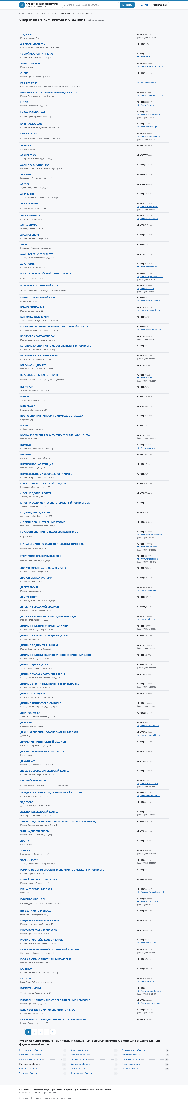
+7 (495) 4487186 (144, 194)
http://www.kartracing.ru (147, 126)
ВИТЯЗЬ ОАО (27, 406)
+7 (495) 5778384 (144, 840)
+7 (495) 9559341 (144, 317)
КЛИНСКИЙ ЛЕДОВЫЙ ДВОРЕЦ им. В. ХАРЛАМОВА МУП (53, 1019)
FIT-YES (24, 102)
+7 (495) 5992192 (144, 910)
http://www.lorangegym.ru (148, 136)
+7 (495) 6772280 (144, 234)
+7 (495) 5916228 (144, 512)
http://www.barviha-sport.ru (149, 300)
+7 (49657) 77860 (144, 155)
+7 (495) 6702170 (144, 577)
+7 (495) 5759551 (144, 387)
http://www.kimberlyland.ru (149, 991)
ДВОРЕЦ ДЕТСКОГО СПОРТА (36, 577)
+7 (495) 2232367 (144, 102)
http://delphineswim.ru (147, 82)
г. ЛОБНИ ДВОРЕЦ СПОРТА (35, 493)
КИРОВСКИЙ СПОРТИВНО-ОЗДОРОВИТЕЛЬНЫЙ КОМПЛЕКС (55, 1000)
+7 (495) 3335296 (144, 930)
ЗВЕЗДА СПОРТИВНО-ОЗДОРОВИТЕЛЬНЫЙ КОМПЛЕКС (52, 792)
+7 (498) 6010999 (144, 898)
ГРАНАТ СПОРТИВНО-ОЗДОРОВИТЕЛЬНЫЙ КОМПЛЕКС (52, 543)
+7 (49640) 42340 (144, 174)
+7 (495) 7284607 (144, 889)
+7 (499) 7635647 (144, 92)
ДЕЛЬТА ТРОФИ (29, 587)
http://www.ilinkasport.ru (147, 901)
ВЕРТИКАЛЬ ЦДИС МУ (33, 365)
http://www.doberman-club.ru (150, 95)
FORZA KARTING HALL (32, 111)
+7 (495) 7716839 (144, 616)
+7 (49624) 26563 (144, 1019)
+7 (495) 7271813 (144, 53)
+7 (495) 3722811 (144, 124)
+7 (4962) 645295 (144, 454)
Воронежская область (30, 1054)
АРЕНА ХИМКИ (29, 225)
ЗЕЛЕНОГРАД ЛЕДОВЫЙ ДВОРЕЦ (39, 811)
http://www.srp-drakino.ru (148, 725)
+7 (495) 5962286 (144, 949)
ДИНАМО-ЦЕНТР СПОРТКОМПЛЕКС (40, 703)
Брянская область (79, 1050)
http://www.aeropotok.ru (147, 267)
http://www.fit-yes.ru (145, 105)
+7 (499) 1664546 (144, 870)
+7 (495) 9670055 (144, 133)
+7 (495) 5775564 (144, 502)
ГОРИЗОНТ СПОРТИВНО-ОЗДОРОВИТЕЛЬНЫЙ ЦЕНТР (51, 531)
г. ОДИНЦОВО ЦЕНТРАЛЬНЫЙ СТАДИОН (43, 522)
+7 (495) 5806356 (144, 111)
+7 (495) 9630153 (144, 1009)
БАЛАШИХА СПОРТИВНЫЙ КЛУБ (39, 285)
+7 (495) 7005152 (144, 34)
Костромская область (30, 1059)
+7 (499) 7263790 (144, 635)
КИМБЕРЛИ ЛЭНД (30, 988)
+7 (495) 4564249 (144, 664)
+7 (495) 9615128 (144, 307)
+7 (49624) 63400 (144, 483)
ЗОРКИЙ (25, 850)
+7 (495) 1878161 (144, 959)
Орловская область (80, 1064)
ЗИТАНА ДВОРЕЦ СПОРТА (35, 831)
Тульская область (28, 1073)
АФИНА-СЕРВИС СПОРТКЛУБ (36, 254)
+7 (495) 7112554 (144, 346)
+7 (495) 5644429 (144, 860)
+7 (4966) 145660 (144, 164)
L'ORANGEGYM (28, 133)
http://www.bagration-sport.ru (150, 276)
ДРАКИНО (26, 722)
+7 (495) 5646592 (144, 850)
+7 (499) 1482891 (144, 792)
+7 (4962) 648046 (144, 145)
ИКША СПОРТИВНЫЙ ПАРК (36, 889)
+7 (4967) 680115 (144, 406)
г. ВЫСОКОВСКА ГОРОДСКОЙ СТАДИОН (43, 483)
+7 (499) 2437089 (144, 597)
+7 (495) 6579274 (144, 326)
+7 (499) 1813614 (144, 939)
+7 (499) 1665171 (144, 445)
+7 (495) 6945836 (144, 703)
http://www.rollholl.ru (146, 619)
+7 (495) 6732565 (144, 568)
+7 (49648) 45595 (144, 184)
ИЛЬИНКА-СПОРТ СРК (32, 898)
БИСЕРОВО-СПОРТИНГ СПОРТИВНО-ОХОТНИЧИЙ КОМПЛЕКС (55, 326)
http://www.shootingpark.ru (149, 329)
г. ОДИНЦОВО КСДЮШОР (35, 512)
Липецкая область (131, 1059)
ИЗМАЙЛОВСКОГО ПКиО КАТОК (39, 879)
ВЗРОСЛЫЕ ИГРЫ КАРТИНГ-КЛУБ (39, 374)
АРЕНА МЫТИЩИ (30, 215)
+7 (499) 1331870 (144, 556)
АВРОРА (24, 184)
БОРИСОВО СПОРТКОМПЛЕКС (37, 336)
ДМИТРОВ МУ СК (30, 712)
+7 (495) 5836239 (144, 416)
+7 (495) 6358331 (144, 297)
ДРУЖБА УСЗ (27, 761)
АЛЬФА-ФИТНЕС (29, 203)
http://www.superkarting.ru (149, 310)
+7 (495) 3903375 (144, 336)
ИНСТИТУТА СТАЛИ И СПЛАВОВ (38, 930)
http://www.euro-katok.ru (147, 783)
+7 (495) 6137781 (144, 626)
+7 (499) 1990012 (144, 435)
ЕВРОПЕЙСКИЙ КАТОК (33, 780)
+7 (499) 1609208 (144, 831)
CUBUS (24, 73)
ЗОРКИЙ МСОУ (29, 860)
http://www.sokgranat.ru (147, 547)
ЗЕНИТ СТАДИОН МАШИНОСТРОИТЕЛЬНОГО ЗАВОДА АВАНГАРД (58, 821)
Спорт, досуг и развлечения (45, 13)
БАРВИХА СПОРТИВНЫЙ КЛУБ (37, 297)
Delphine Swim (28, 82)
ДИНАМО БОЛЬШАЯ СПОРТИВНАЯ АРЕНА (44, 625)
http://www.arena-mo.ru (147, 218)
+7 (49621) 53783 (144, 425)
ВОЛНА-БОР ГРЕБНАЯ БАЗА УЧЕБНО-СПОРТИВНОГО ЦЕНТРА (55, 435)
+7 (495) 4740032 (144, 544)
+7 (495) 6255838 (144, 684)
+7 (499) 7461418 (144, 73)
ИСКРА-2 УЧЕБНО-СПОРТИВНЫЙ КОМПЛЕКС (45, 959)
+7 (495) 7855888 (144, 532)
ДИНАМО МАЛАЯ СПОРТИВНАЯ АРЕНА (42, 674)
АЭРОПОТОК (27, 263)
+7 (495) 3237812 (144, 365)
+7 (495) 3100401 (144, 988)
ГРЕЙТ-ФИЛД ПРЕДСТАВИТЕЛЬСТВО (40, 555)
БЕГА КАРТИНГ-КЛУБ (32, 307)
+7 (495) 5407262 (144, 920)
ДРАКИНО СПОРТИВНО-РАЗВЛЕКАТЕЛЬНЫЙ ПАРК (49, 732)
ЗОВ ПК (24, 840)
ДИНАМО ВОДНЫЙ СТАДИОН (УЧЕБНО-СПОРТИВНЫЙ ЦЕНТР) (56, 654)
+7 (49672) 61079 (144, 396)
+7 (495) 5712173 (144, 254)
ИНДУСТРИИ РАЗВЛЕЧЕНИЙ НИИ (40, 920)
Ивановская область (80, 1054)
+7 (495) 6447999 (144, 63)
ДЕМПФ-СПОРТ (28, 596)
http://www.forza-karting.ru (149, 114)
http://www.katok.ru (145, 981)
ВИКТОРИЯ (26, 386)
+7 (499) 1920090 (144, 645)
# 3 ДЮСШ (26, 34)
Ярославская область (81, 1073)
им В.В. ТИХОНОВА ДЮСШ (35, 910)
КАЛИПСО (26, 968)
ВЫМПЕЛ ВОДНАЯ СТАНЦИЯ (36, 464)
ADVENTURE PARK (30, 63)
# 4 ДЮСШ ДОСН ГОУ (32, 44)
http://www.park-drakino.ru (148, 735)
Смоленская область (29, 1068)
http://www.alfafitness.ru (147, 206)
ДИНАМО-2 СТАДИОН (32, 693)
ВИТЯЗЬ (25, 396)
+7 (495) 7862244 (144, 375)
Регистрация (160, 4)
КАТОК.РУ (25, 978)
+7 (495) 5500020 (144, 802)
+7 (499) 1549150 (144, 821)
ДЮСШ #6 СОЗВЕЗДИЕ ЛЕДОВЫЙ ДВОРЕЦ (44, 770)
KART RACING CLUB (31, 123)
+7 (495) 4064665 (144, 1000)
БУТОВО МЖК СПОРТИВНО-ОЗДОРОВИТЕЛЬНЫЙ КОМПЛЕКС (55, 345)
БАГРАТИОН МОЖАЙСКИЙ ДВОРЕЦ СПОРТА (45, 273)
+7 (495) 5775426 (144, 493)
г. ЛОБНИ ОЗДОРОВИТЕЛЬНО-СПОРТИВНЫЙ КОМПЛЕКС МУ (55, 502)
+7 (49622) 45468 (144, 713)
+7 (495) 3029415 (144, 474)
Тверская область (130, 1068)
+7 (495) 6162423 (144, 587)
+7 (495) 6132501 (144, 674)
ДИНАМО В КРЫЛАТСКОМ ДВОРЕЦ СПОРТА (45, 635)
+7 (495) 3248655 (144, 693)
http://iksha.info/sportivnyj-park (150, 892)
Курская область (78, 1059)
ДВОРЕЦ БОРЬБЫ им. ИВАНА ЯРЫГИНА (43, 568)
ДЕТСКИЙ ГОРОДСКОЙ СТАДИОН (39, 606)
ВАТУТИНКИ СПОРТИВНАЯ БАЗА (39, 355)
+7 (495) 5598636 (144, 751)
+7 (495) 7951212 (144, 263)
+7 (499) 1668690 (144, 879)
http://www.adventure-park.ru (150, 66)
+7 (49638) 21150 (144, 273)
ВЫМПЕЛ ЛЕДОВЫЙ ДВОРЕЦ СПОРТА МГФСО (46, 473)
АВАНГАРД (26, 145)
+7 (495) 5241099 (144, 285)
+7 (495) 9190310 (144, 968)
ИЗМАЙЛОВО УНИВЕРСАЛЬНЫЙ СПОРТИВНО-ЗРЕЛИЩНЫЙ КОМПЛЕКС (62, 869)
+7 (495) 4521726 (144, 655)
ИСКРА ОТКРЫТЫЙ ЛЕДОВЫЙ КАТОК (41, 939)
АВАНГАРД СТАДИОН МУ (34, 164)
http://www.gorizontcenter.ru (149, 534)
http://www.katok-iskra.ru (148, 942)
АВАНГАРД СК (28, 155)
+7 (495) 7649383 (144, 722)
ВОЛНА (24, 425)
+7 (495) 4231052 (144, 770)
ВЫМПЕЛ (25, 444)
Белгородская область (30, 1050)
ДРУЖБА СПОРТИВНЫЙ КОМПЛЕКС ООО (43, 751)
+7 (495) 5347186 (144, 811)
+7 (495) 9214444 (144, 780)
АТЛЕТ (23, 244)
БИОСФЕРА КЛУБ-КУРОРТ (34, 316)
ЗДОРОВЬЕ (26, 802)
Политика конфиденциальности (58, 1098)
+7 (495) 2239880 (144, 215)
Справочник (24, 13)
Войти (144, 4)
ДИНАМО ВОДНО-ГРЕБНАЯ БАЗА (39, 645)
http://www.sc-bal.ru (145, 288)
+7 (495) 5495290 (144, 355)
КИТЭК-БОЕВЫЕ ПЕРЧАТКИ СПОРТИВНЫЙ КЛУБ (47, 1009)
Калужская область (131, 1054)
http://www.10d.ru (145, 56)
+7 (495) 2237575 (144, 203)
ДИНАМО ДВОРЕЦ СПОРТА (35, 664)
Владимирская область (133, 1050)
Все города (36, 1098)
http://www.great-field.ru (147, 559)
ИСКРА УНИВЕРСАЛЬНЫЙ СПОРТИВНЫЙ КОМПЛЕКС (50, 949)
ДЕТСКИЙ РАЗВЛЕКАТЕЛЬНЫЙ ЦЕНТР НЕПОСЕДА (48, 616)
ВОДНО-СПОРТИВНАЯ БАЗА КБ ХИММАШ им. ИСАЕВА (51, 415)
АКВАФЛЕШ (27, 193)
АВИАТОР (25, 174)
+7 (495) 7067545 (144, 44)
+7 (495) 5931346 (144, 522)
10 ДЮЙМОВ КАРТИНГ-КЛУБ (36, 53)
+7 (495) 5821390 (144, 741)
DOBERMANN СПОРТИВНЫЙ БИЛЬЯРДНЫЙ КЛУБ (48, 92)
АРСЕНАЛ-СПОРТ (29, 234)
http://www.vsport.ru (146, 448)
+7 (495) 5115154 (144, 244)
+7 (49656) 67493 (144, 606)
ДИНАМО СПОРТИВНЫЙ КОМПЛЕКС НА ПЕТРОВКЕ (49, 683)
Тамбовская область (80, 1068)
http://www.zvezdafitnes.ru (148, 795)
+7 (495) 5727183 (144, 225)
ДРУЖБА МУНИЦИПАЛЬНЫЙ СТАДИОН (43, 741)
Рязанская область (131, 1064)
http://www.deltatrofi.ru (147, 590)
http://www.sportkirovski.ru (148, 1003)
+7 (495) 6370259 (144, 761)
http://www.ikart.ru (145, 378)
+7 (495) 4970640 (144, 464)
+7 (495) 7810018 (144, 978)
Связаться (23, 1098)
